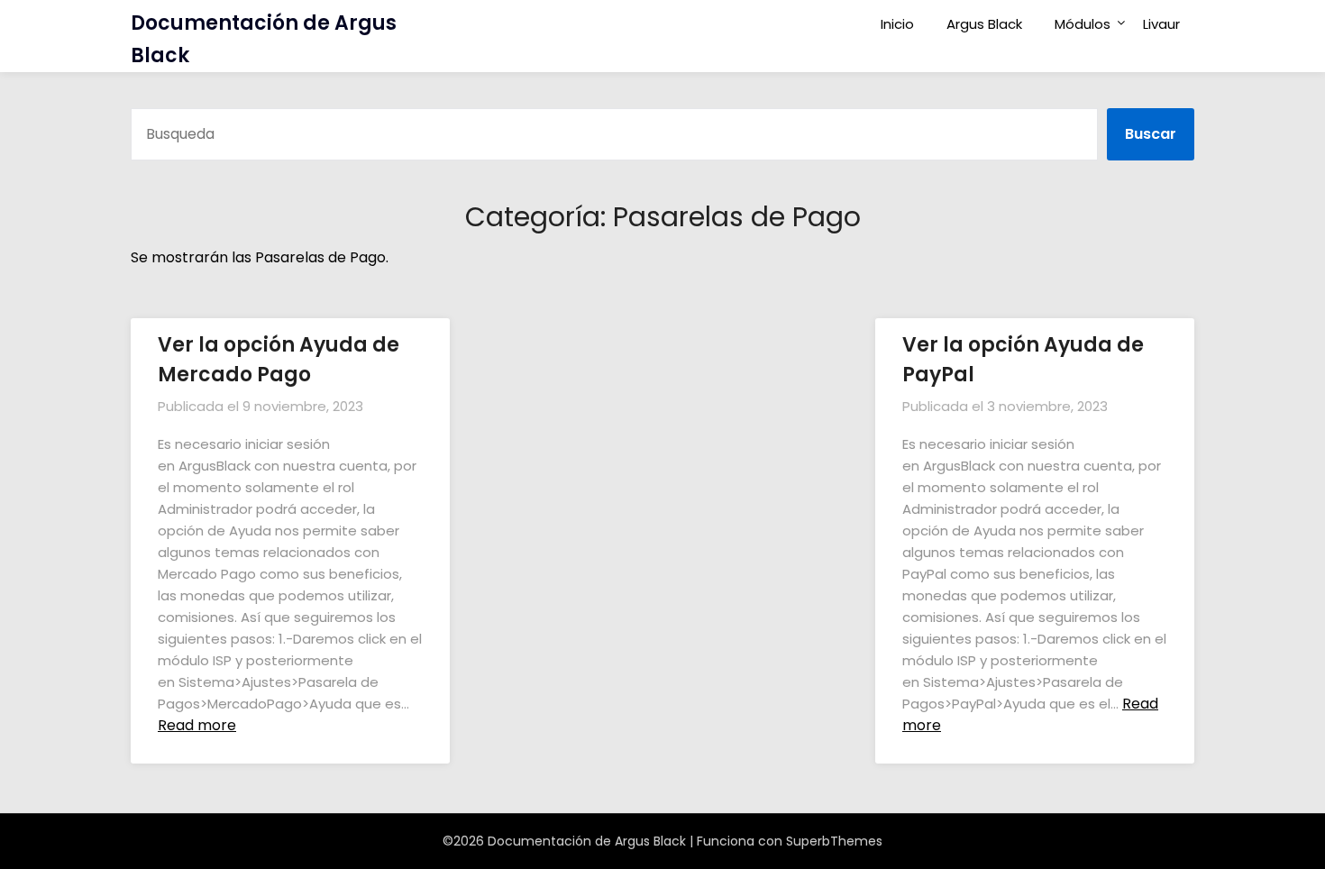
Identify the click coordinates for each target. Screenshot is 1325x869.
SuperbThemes (834, 841)
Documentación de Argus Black (264, 39)
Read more (197, 725)
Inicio (897, 23)
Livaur (1161, 23)
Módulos (1082, 23)
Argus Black (984, 23)
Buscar (1150, 133)
